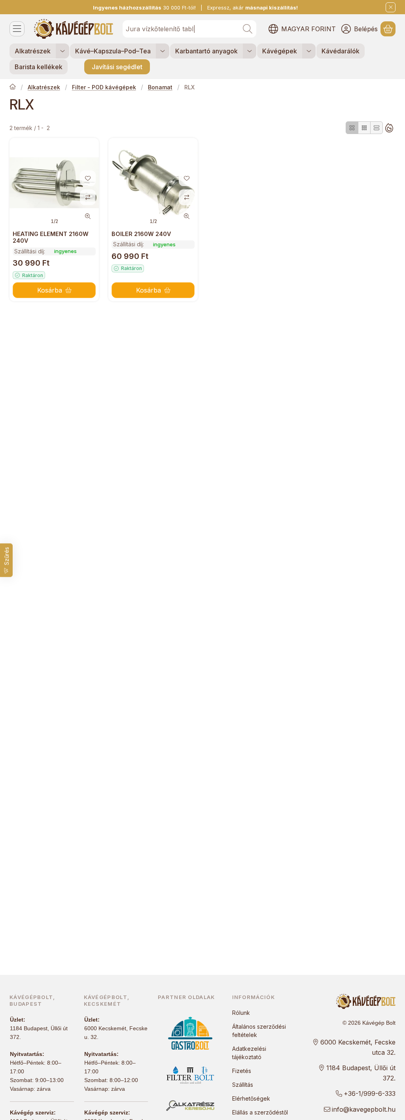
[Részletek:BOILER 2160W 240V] (153, 182)
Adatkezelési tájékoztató (249, 1052)
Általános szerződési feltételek (259, 1030)
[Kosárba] (54, 290)
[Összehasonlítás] (88, 197)
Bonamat (160, 87)
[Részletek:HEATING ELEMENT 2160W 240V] (54, 182)
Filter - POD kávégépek (104, 87)
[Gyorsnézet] (88, 216)
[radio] (352, 127)
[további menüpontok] (62, 51)
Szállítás (242, 1084)
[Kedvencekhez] (88, 178)
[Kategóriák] (17, 28)
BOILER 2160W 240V (141, 233)
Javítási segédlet (117, 67)
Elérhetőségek (251, 1098)
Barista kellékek (38, 67)
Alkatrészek (33, 51)
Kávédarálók (341, 51)
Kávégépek (279, 51)
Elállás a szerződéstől (260, 1112)
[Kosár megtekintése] (388, 28)
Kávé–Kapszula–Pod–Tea (113, 51)
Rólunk (241, 1012)
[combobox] (189, 29)
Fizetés (241, 1070)
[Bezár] (391, 7)
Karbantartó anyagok (206, 51)
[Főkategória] (12, 87)
